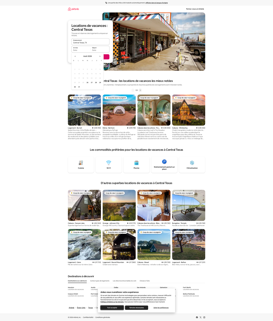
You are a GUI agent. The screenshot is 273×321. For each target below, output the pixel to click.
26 (87, 82)
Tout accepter (112, 308)
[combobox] (90, 42)
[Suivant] (140, 90)
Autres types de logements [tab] (99, 281)
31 (79, 87)
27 (92, 82)
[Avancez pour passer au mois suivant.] (100, 56)
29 (100, 82)
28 (96, 82)
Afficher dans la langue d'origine (156, 3)
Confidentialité (88, 317)
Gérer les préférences (161, 308)
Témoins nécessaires (136, 308)
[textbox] (81, 50)
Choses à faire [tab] (145, 281)
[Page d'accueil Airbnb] (73, 9)
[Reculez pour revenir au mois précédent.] (75, 56)
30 (75, 87)
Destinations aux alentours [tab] (77, 281)
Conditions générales (102, 317)
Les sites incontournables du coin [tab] (124, 281)
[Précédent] (133, 90)
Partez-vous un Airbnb (195, 9)
